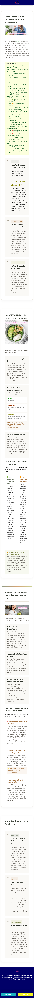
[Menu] (2, 3)
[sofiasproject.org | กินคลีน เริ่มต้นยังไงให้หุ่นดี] (17, 2)
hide (14, 63)
